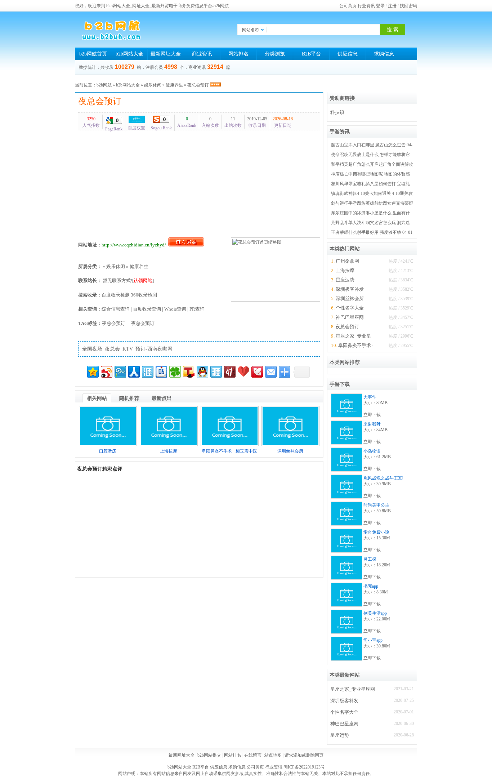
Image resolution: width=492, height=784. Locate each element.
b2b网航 (104, 85)
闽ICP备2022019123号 (304, 767)
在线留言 (252, 755)
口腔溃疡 (107, 451)
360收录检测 (144, 295)
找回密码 (408, 5)
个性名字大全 (350, 308)
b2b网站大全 (129, 54)
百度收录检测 (116, 295)
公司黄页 (348, 5)
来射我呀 (372, 424)
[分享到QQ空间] (93, 372)
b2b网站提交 (209, 755)
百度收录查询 (147, 309)
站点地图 (273, 755)
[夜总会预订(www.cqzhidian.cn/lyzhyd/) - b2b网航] (111, 30)
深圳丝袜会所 (290, 451)
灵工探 (369, 559)
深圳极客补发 (350, 289)
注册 (392, 5)
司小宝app (373, 640)
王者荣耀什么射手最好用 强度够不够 (366, 232)
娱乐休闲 (152, 85)
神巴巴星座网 (350, 317)
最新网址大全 (166, 54)
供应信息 (347, 54)
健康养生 (174, 85)
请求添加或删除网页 (304, 755)
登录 (380, 5)
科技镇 (337, 112)
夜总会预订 (99, 101)
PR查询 (197, 309)
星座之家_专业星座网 (353, 336)
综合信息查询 (116, 309)
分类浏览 (275, 54)
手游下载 (340, 384)
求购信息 (384, 54)
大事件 (369, 397)
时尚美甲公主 (376, 505)
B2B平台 (311, 54)
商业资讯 (202, 54)
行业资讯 (366, 5)
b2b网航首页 (93, 54)
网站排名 (238, 54)
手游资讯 (340, 131)
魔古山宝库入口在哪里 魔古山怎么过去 (368, 144)
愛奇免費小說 (376, 532)
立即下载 (372, 414)
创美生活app (375, 613)
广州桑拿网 (347, 261)
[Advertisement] (199, 182)
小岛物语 (372, 451)
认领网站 (143, 280)
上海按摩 (168, 451)
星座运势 (345, 279)
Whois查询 (175, 309)
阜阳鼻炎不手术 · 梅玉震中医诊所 (356, 345)
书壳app (370, 586)
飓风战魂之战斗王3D (383, 478)
